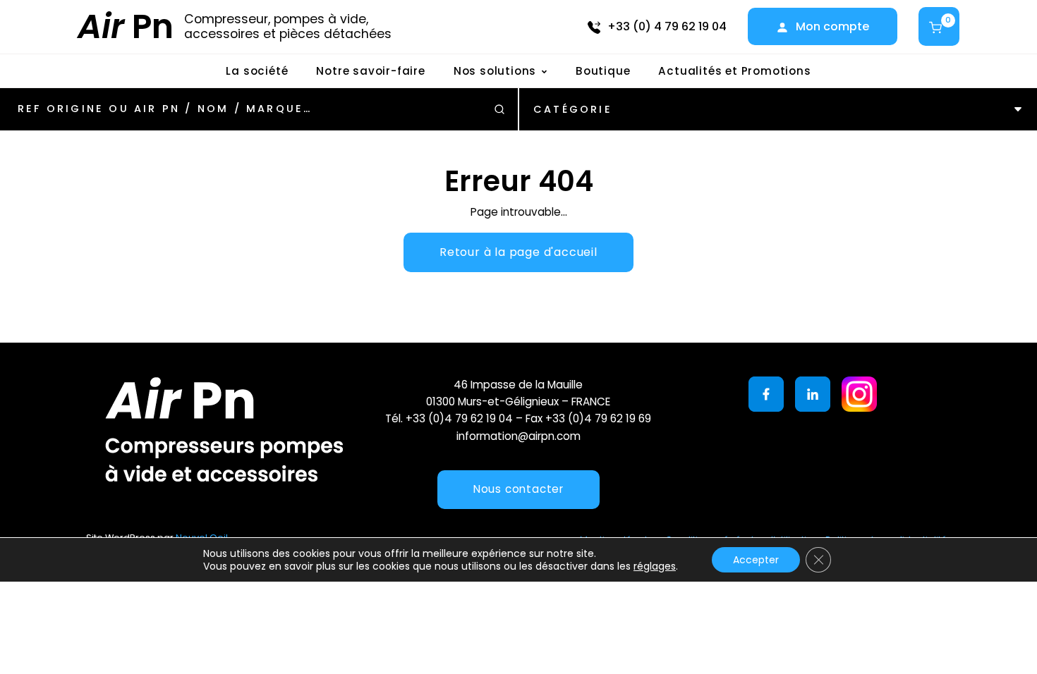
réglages (654, 566)
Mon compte (832, 26)
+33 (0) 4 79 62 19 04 (667, 26)
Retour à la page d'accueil (518, 252)
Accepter (756, 560)
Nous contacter (518, 489)
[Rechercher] (499, 109)
